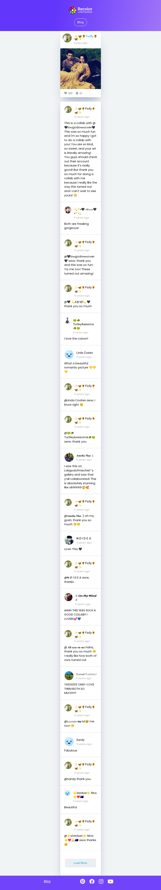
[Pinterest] (82, 881)
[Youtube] (110, 881)
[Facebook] (91, 881)
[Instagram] (101, 881)
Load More (80, 862)
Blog (80, 22)
